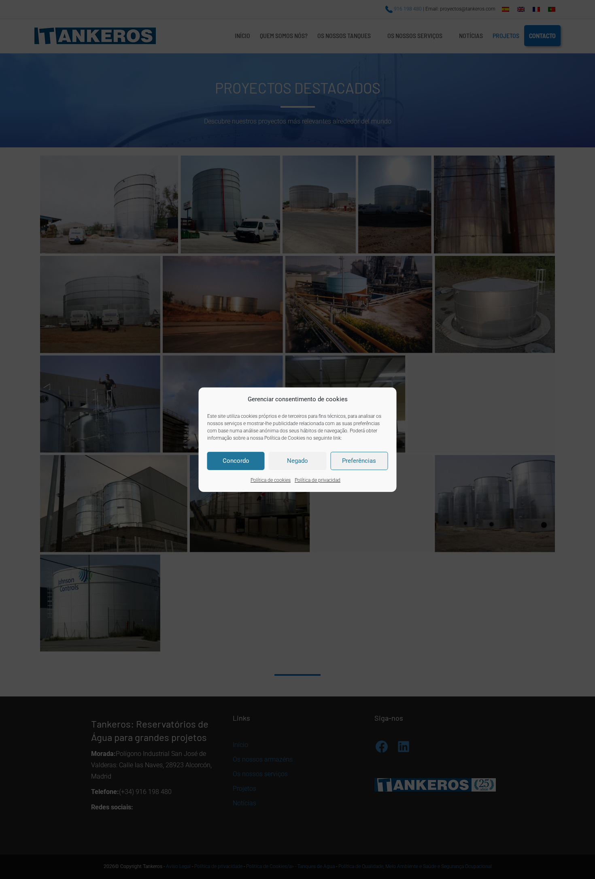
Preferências (359, 460)
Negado (297, 460)
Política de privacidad (317, 480)
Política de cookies (271, 480)
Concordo (236, 460)
